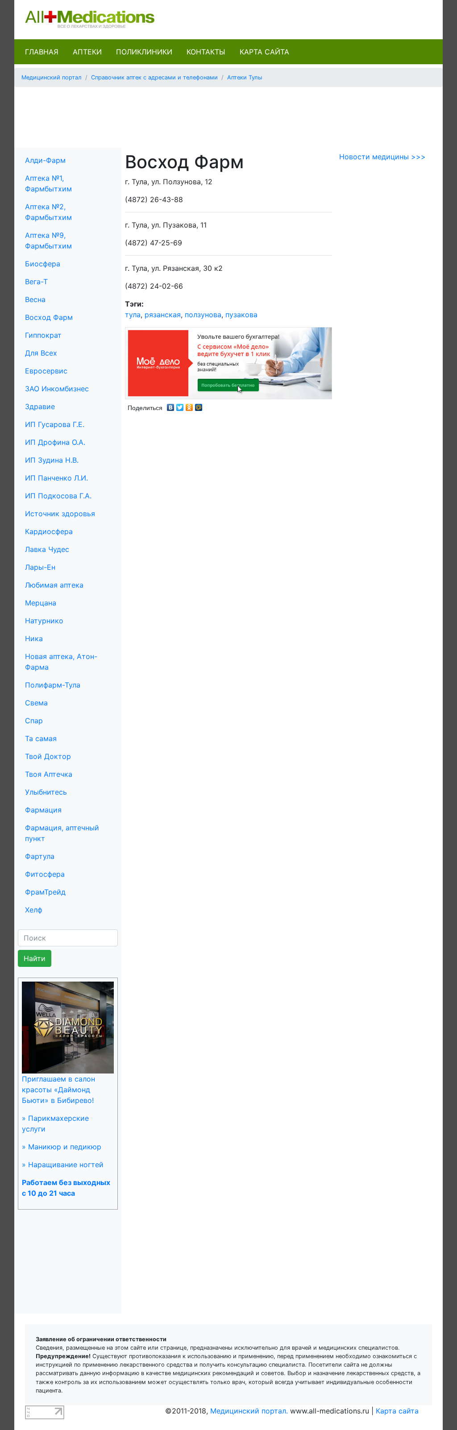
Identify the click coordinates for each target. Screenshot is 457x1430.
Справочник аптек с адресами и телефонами (154, 77)
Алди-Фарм (45, 160)
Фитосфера (45, 874)
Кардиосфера (49, 531)
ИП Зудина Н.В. (52, 460)
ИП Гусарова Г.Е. (54, 424)
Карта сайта (264, 51)
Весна (35, 299)
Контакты (206, 51)
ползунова (203, 314)
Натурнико (44, 620)
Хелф (33, 909)
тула (133, 314)
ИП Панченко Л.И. (56, 477)
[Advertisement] (228, 114)
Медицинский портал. (249, 1410)
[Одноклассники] (189, 405)
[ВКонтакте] (170, 405)
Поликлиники (144, 51)
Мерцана (40, 602)
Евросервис (46, 370)
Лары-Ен (40, 567)
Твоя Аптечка (48, 774)
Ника (34, 638)
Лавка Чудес (47, 549)
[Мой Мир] (199, 405)
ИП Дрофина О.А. (55, 442)
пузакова (241, 314)
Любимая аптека (54, 584)
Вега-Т (36, 281)
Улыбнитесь (46, 792)
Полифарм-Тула (52, 684)
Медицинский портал (51, 77)
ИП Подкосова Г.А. (58, 495)
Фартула (39, 856)
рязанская (163, 314)
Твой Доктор (48, 756)
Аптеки (87, 51)
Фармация (43, 809)
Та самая (41, 738)
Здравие (40, 406)
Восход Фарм (49, 317)
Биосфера (42, 263)
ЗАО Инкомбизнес (57, 388)
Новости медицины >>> (382, 156)
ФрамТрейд (45, 891)
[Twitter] (180, 405)
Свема (36, 702)
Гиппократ (43, 335)
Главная (41, 51)
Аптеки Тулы (244, 77)
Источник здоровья (60, 513)
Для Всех (41, 352)
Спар (34, 720)
